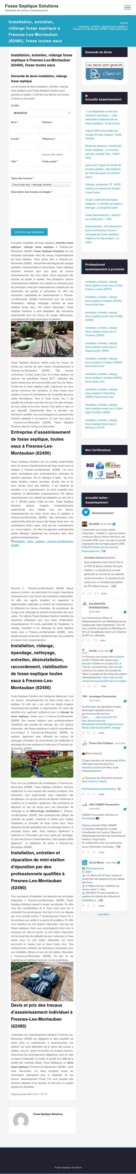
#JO (116, 663)
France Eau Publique (101, 743)
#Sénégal (91, 706)
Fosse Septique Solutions (32, 5)
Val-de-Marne (96, 862)
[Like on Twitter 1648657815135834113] (95, 906)
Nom (14, 122)
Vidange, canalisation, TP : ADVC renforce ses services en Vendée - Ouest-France (103, 188)
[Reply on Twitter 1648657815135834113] (83, 906)
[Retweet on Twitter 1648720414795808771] (89, 794)
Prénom (47, 122)
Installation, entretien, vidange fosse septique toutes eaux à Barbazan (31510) (101, 423)
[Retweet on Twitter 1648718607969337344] (89, 852)
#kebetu (86, 727)
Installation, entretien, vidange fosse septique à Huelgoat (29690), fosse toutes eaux (104, 362)
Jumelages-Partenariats (102, 696)
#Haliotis (96, 547)
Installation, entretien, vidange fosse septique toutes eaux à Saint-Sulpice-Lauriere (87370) (104, 285)
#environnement (109, 547)
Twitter (103, 593)
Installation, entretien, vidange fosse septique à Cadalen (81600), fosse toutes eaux (103, 300)
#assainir (86, 663)
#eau (84, 720)
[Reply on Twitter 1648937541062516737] (83, 686)
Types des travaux (22, 178)
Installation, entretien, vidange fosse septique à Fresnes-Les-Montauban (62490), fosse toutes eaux (100, 27)
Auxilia (93, 651)
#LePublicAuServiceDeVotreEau (99, 788)
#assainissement (91, 551)
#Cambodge (88, 818)
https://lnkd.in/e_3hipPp (94, 781)
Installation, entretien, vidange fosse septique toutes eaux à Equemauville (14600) (101, 346)
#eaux (89, 882)
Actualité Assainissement (103, 99)
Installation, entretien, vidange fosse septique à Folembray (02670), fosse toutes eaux (101, 392)
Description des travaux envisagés (31, 191)
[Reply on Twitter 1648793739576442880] (83, 733)
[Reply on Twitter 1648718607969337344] (83, 852)
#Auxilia (118, 667)
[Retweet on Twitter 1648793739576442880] (89, 733)
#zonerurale (97, 727)
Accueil (124, 22)
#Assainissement (95, 868)
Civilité (15, 105)
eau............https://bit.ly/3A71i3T (100, 717)
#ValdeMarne (89, 900)
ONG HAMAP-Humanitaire (104, 804)
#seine (120, 656)
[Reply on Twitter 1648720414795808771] (83, 794)
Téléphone (49, 138)
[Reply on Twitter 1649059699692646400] (83, 593)
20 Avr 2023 (106, 523)
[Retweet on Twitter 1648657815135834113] (89, 906)
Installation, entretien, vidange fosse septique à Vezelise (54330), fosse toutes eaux (103, 377)
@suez (97, 536)
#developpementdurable (94, 724)
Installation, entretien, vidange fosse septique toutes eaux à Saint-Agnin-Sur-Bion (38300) (104, 408)
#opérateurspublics (92, 767)
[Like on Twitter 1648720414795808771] (95, 794)
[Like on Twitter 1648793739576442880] (95, 733)
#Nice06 (86, 547)
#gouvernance (115, 724)
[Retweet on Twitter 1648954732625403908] (89, 640)
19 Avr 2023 (94, 700)
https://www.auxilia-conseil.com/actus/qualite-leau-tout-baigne (104, 678)
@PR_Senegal (112, 727)
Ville (14, 161)
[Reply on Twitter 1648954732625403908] (83, 640)
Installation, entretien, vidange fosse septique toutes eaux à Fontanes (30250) (101, 331)
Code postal (50, 161)
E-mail (15, 138)
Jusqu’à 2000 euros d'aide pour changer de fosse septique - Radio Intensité (103, 134)
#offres (122, 760)
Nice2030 (94, 524)
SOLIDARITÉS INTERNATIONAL (99, 605)
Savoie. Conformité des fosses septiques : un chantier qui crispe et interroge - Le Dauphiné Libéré (104, 203)
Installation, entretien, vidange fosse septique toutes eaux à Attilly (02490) (104, 316)
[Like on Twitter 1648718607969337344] (95, 852)
